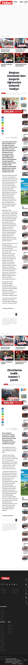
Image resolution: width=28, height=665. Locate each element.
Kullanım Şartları (15, 589)
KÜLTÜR (2, 616)
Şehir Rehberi (2, 646)
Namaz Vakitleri (2, 632)
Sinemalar (3, 642)
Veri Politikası (3, 592)
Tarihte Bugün (2, 640)
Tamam (20, 663)
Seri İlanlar (3, 644)
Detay (14, 663)
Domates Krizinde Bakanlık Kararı (25, 129)
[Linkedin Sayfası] (10, 584)
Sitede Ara (10, 625)
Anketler (10, 626)
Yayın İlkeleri (3, 591)
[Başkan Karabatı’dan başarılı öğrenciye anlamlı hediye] (10, 103)
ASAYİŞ (8, 333)
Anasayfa (3, 36)
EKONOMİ (3, 613)
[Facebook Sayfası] (1, 584)
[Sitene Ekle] (17, 584)
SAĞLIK (15, 2)
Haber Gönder (15, 592)
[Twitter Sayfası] (3, 584)
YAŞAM (2, 615)
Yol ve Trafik (2, 628)
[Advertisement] (14, 20)
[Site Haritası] (15, 584)
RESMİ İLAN (3, 620)
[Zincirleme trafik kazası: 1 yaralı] (10, 394)
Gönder (16, 314)
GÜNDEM (2, 611)
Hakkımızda (3, 589)
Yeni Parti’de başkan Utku (25, 227)
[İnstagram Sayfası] (6, 584)
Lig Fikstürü (2, 636)
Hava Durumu (2, 625)
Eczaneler (3, 634)
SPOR (2, 618)
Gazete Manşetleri (3, 649)
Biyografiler (10, 628)
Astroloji (9, 633)
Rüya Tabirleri (9, 631)
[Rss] (13, 584)
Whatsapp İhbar (15, 591)
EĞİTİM (8, 36)
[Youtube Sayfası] (8, 584)
